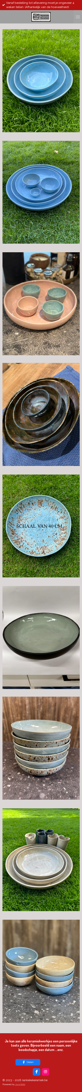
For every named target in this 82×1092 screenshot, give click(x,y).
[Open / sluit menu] (78, 16)
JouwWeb (20, 1084)
